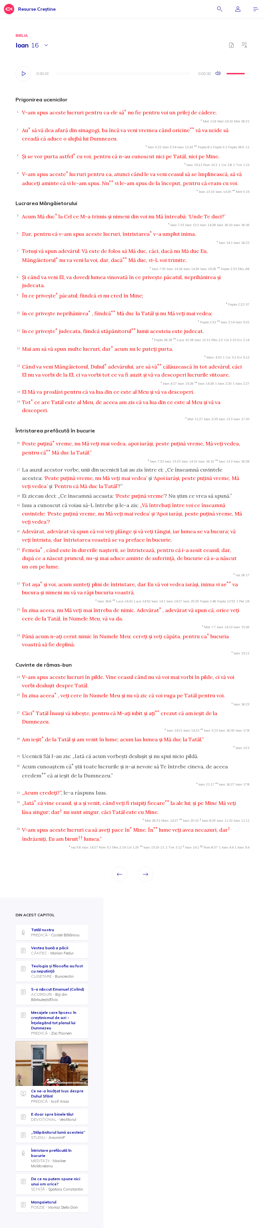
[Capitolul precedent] (119, 874)
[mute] (218, 73)
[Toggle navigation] (256, 9)
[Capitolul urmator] (145, 874)
